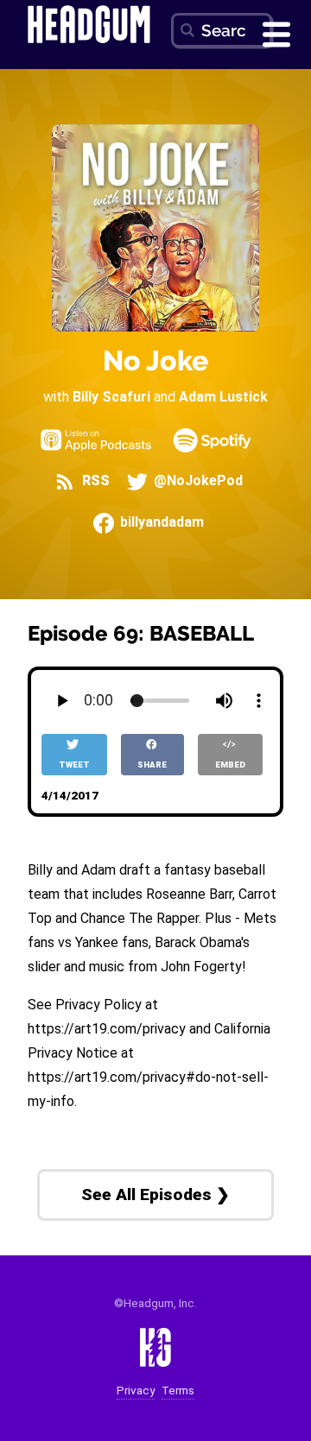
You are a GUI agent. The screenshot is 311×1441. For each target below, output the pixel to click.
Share (152, 764)
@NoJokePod (196, 481)
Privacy (136, 1390)
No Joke (155, 360)
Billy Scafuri (111, 397)
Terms (178, 1390)
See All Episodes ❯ (155, 1194)
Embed (230, 764)
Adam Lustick (223, 397)
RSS (94, 481)
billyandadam (160, 523)
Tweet (74, 764)
